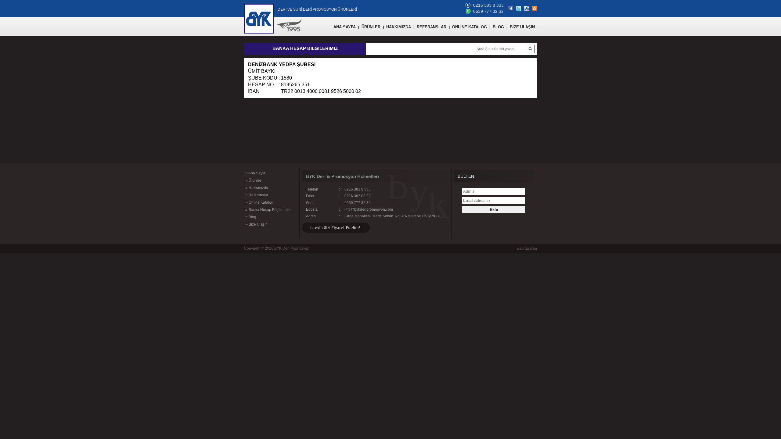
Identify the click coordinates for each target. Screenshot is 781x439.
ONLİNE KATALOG (469, 27)
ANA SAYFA (344, 27)
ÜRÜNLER (371, 27)
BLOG (498, 27)
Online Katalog (259, 202)
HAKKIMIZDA (398, 27)
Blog (250, 216)
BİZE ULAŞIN (522, 27)
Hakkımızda (256, 187)
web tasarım (527, 248)
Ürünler (253, 180)
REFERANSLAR (431, 27)
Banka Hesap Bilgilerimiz (267, 209)
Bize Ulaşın (256, 224)
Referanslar (256, 194)
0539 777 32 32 (488, 11)
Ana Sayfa (255, 172)
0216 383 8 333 (488, 5)
